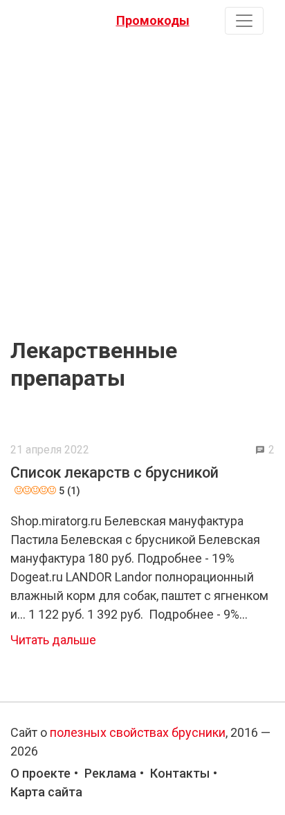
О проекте (40, 773)
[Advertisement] (142, 183)
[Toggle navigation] (244, 21)
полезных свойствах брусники (138, 732)
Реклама (110, 773)
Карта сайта (46, 792)
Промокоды (153, 20)
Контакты (180, 773)
